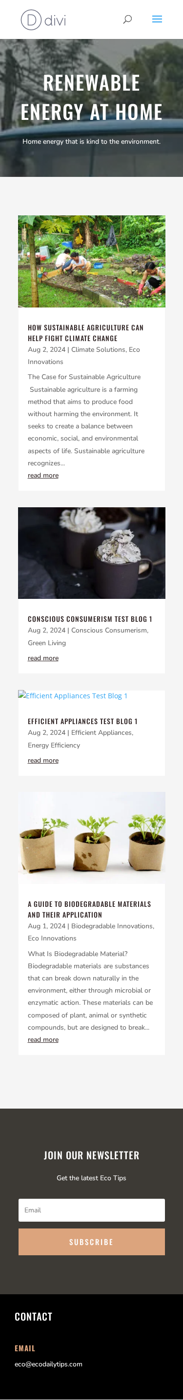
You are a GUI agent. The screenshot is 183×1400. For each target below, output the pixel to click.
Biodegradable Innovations (112, 926)
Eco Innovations (52, 938)
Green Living (47, 643)
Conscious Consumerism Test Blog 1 (90, 619)
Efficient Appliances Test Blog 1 (83, 721)
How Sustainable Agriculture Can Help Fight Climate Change (86, 332)
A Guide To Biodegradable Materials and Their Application (89, 909)
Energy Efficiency (54, 745)
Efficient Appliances (101, 732)
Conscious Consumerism (109, 630)
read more (43, 475)
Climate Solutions (98, 349)
